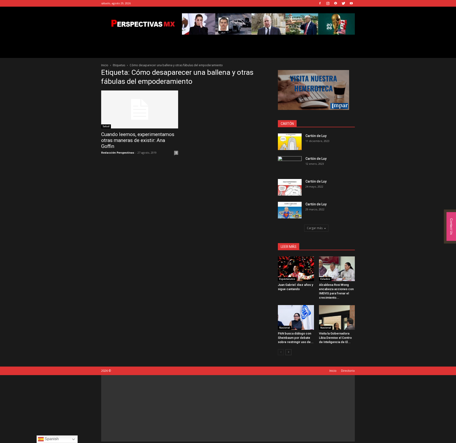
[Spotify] (335, 3)
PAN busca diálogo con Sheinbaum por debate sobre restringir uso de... (296, 338)
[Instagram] (327, 3)
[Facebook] (319, 3)
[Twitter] (343, 3)
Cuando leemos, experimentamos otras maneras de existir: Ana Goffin (137, 140)
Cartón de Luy (316, 136)
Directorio (348, 371)
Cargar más (315, 228)
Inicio (104, 65)
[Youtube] (351, 3)
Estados (325, 279)
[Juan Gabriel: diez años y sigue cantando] (296, 268)
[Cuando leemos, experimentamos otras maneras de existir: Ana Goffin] (139, 109)
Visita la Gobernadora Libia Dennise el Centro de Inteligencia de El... (335, 338)
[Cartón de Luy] (290, 141)
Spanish (51, 439)
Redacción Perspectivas (117, 152)
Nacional (284, 327)
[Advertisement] (228, 408)
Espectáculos (287, 279)
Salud (106, 126)
